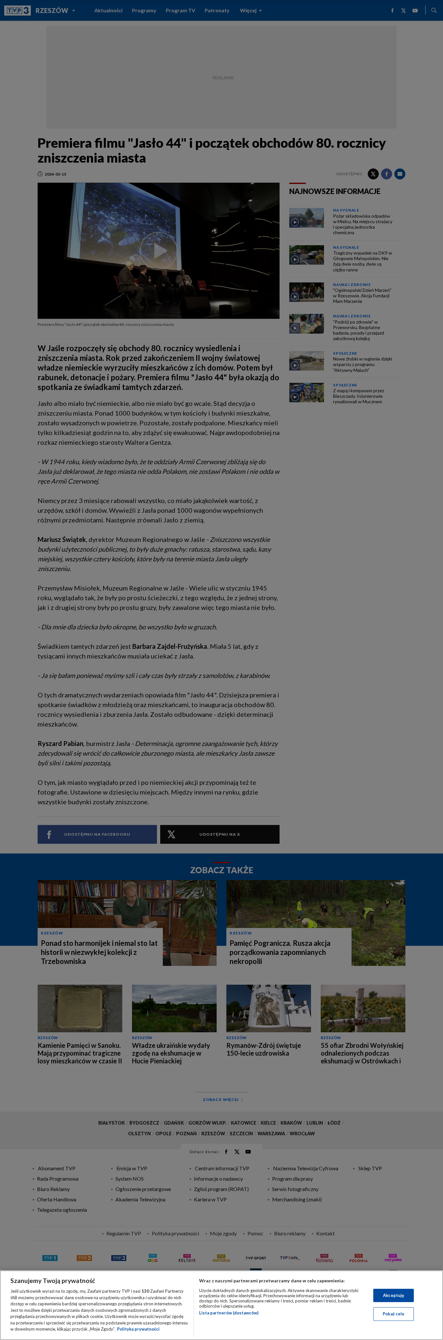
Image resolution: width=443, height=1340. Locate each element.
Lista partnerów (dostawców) (228, 1312)
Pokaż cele (393, 1313)
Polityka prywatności (138, 1329)
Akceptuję (393, 1295)
